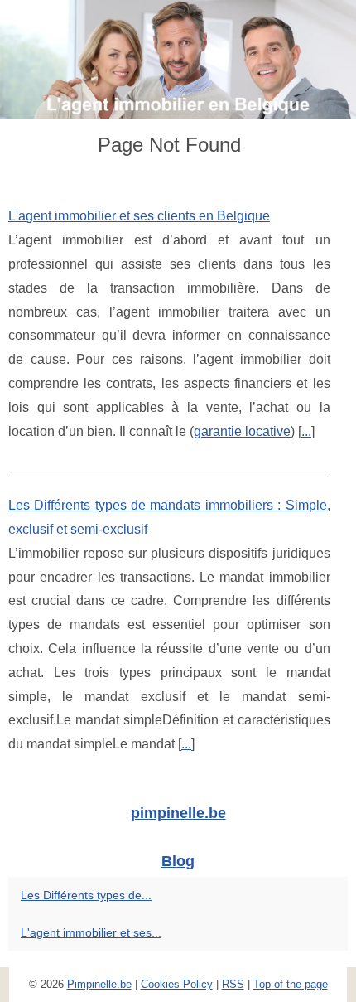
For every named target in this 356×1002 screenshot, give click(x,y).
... (306, 431)
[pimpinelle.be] (178, 59)
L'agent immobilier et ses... (91, 932)
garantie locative (242, 431)
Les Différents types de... (86, 895)
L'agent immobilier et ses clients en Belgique (139, 216)
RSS (233, 984)
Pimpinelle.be (99, 984)
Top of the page (290, 984)
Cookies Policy (177, 984)
